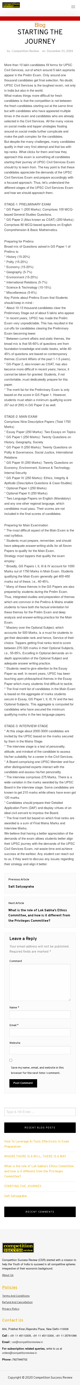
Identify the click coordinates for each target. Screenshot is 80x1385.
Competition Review (25, 51)
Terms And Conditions (16, 1296)
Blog (40, 24)
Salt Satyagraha (15, 1196)
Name (14, 1008)
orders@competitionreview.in (19, 1353)
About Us (7, 1275)
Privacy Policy (10, 1309)
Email (14, 1025)
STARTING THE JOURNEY (22, 1186)
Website (14, 1043)
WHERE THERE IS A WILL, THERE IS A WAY (35, 1157)
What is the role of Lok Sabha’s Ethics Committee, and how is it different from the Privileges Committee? (39, 1171)
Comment (15, 961)
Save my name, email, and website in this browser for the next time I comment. (37, 1070)
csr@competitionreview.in (27, 1342)
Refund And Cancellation (17, 1302)
